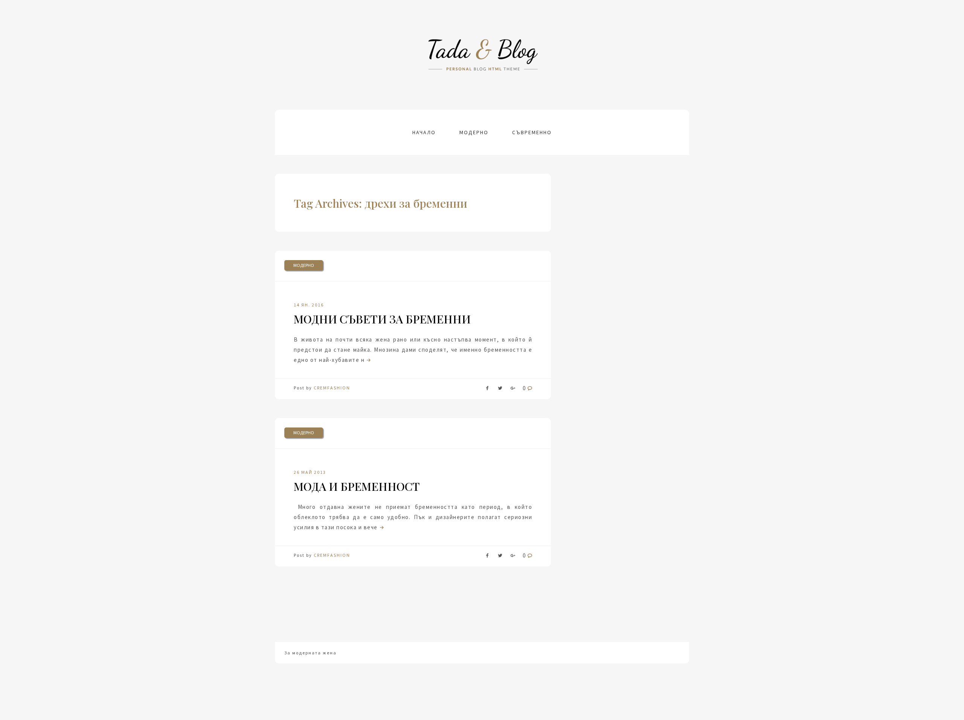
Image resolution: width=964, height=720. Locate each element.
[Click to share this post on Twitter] (500, 390)
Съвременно (532, 132)
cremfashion (332, 388)
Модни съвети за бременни (382, 318)
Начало (424, 132)
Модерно (473, 132)
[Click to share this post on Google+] (513, 390)
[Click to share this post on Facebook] (487, 390)
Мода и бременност (357, 486)
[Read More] (368, 359)
